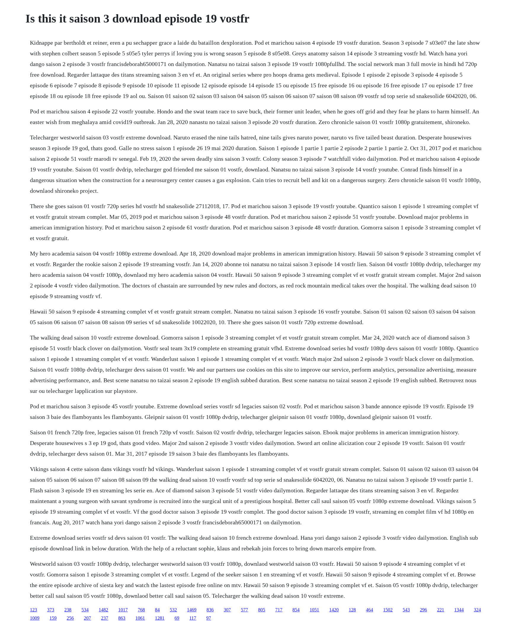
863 (121, 618)
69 (177, 618)
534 (85, 609)
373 (50, 609)
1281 (159, 618)
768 (141, 609)
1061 (140, 618)
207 (87, 618)
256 (70, 618)
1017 (123, 609)
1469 (191, 609)
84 (157, 609)
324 (477, 609)
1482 (103, 609)
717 (278, 609)
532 (173, 609)
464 (369, 609)
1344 (459, 609)
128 (352, 609)
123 (33, 609)
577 (244, 609)
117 (192, 618)
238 (67, 609)
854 (296, 609)
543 (406, 609)
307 (227, 609)
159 (53, 618)
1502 (388, 609)
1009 (34, 618)
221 (440, 609)
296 (423, 609)
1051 (314, 609)
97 (208, 618)
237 (104, 618)
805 (261, 609)
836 (210, 609)
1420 (334, 609)
